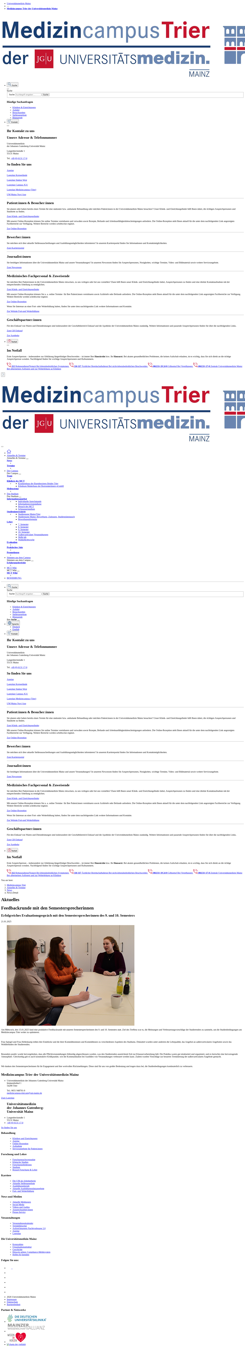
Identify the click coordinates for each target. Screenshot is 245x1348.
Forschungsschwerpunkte (23, 1159)
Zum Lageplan (7, 1098)
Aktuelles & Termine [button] (16, 455)
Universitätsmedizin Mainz (19, 3)
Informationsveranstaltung (29, 504)
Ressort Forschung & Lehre (24, 1170)
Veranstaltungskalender (22, 1223)
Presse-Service (19, 1212)
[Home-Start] (9, 453)
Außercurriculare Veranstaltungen (33, 534)
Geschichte (17, 1249)
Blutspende (17, 117)
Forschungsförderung (22, 1164)
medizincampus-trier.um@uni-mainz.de (24, 1093)
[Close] (8, 88)
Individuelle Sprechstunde (29, 501)
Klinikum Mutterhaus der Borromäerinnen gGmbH (41, 486)
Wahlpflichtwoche (26, 539)
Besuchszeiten (18, 112)
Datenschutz (12, 1302)
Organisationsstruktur (22, 1247)
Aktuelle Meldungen (21, 1202)
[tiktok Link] (9, 1292)
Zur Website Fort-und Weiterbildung (23, 311)
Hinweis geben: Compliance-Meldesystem (31, 1252)
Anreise (10, 170)
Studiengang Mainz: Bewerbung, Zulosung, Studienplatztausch (46, 517)
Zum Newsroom (14, 267)
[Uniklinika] (27, 1321)
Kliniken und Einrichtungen (24, 1138)
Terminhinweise (19, 1226)
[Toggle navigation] (2, 446)
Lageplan (16, 1233)
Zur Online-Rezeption (17, 228)
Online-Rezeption (20, 1143)
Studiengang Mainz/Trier (29, 514)
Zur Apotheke (13, 335)
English (15, 629)
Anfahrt (15, 110)
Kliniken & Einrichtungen (24, 107)
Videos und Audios (21, 1207)
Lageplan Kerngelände (17, 175)
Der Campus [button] (12, 471)
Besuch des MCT (26, 506)
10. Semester (24, 532)
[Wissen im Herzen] (17, 1342)
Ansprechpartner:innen (22, 1209)
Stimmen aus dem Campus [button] (19, 557)
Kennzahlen (17, 1244)
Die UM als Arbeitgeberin (24, 1181)
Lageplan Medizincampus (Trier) (21, 189)
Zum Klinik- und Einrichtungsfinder (23, 216)
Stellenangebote (19, 115)
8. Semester (23, 527)
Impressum (12, 1299)
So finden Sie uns (9, 1127)
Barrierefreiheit (13, 1304)
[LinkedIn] (9, 1273)
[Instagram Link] (9, 1282)
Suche (9, 90)
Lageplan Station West (17, 180)
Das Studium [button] (12, 494)
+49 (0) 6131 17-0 (19, 158)
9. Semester (23, 529)
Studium (16, 1167)
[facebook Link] (9, 1287)
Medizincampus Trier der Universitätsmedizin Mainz (32, 8)
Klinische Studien (20, 1162)
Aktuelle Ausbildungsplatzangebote (28, 1188)
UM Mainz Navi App (16, 194)
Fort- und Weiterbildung (23, 1191)
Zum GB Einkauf (15, 330)
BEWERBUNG (14, 578)
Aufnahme (17, 1146)
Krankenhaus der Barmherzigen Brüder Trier (38, 483)
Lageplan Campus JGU (17, 185)
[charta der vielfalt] (16, 1344)
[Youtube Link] (10, 1277)
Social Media (18, 1204)
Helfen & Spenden (20, 1254)
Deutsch (16, 627)
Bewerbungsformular (27, 519)
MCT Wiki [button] (12, 568)
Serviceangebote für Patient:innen (27, 1148)
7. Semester (23, 524)
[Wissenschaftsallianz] (27, 1331)
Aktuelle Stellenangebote (23, 1183)
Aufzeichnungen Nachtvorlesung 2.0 (29, 1228)
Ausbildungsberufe (20, 1186)
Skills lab (22, 537)
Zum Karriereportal (15, 248)
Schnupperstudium (26, 509)
